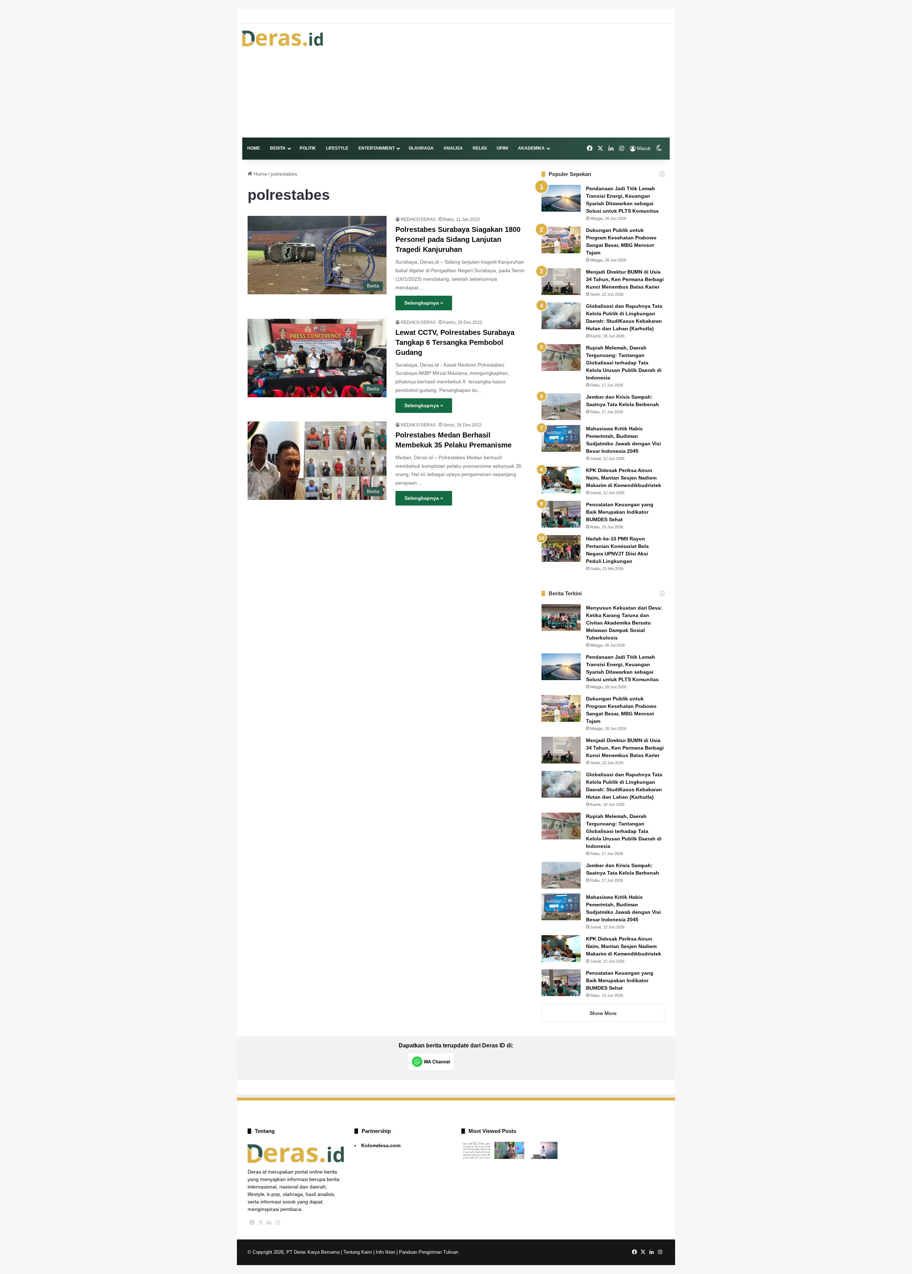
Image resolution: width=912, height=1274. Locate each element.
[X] (260, 1222)
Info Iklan (385, 1252)
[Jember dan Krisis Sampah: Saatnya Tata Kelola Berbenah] (561, 406)
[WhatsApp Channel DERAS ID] (431, 1062)
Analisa (453, 148)
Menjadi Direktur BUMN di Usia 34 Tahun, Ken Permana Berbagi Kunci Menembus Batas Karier (625, 279)
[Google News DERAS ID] (484, 1062)
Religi (480, 148)
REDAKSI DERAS (418, 219)
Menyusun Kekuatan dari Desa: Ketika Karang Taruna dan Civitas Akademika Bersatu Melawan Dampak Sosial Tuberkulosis (624, 623)
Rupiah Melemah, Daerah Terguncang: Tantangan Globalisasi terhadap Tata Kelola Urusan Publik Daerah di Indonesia (624, 362)
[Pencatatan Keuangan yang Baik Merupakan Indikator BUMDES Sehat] (561, 514)
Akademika (531, 148)
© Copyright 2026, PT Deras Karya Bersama (294, 1252)
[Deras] (282, 38)
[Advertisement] (529, 80)
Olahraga (421, 148)
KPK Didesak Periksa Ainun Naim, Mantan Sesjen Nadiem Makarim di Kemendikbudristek (623, 477)
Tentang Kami (357, 1252)
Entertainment (376, 148)
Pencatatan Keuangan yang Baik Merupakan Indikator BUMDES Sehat (619, 512)
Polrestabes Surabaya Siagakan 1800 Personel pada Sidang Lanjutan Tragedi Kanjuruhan (457, 239)
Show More (603, 1013)
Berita (278, 148)
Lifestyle (337, 148)
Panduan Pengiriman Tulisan (428, 1252)
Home (253, 148)
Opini (502, 148)
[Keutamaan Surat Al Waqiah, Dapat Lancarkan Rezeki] (476, 1150)
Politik (308, 148)
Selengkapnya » (423, 303)
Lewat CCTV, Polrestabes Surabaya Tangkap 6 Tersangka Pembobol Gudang (454, 342)
